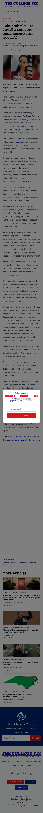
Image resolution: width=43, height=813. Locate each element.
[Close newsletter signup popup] (36, 394)
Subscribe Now (21, 416)
